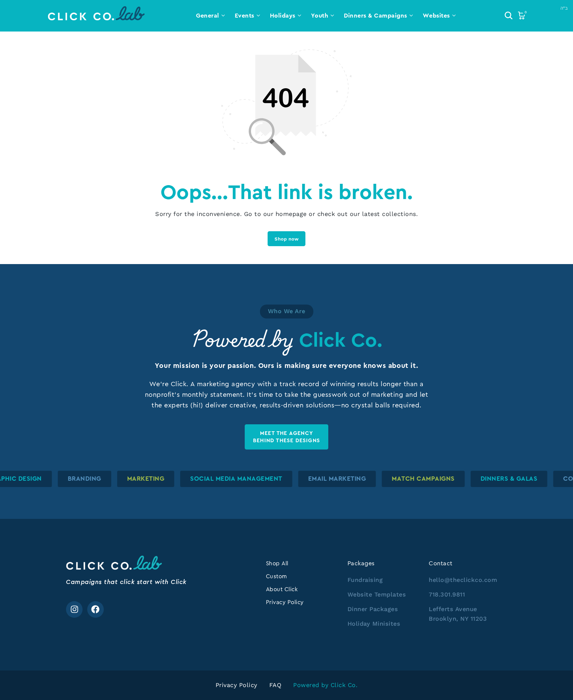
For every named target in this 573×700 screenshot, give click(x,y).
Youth (320, 15)
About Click (282, 589)
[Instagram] (74, 609)
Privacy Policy (285, 602)
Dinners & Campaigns (375, 15)
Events (244, 15)
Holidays (282, 15)
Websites (436, 15)
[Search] (508, 15)
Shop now (286, 239)
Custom (276, 576)
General (207, 15)
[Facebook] (95, 609)
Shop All (277, 563)
